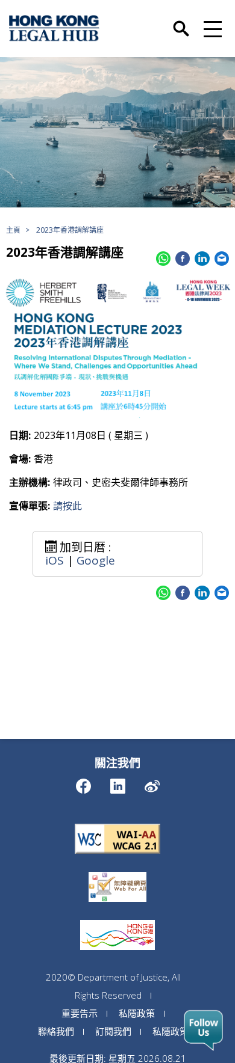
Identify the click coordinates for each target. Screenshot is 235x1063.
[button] (211, 28)
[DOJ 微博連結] (152, 783)
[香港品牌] (117, 920)
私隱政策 (137, 1013)
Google (96, 560)
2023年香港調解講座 (70, 230)
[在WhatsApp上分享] (163, 258)
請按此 (67, 505)
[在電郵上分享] (222, 258)
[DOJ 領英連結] (117, 783)
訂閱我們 (113, 1031)
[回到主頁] (54, 28)
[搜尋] (181, 21)
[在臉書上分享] (182, 258)
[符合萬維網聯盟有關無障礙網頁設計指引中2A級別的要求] (117, 824)
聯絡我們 (56, 1031)
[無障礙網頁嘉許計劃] (117, 872)
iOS (54, 560)
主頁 (13, 230)
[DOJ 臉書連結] (83, 783)
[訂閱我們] (203, 1030)
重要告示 (79, 1013)
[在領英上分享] (202, 258)
